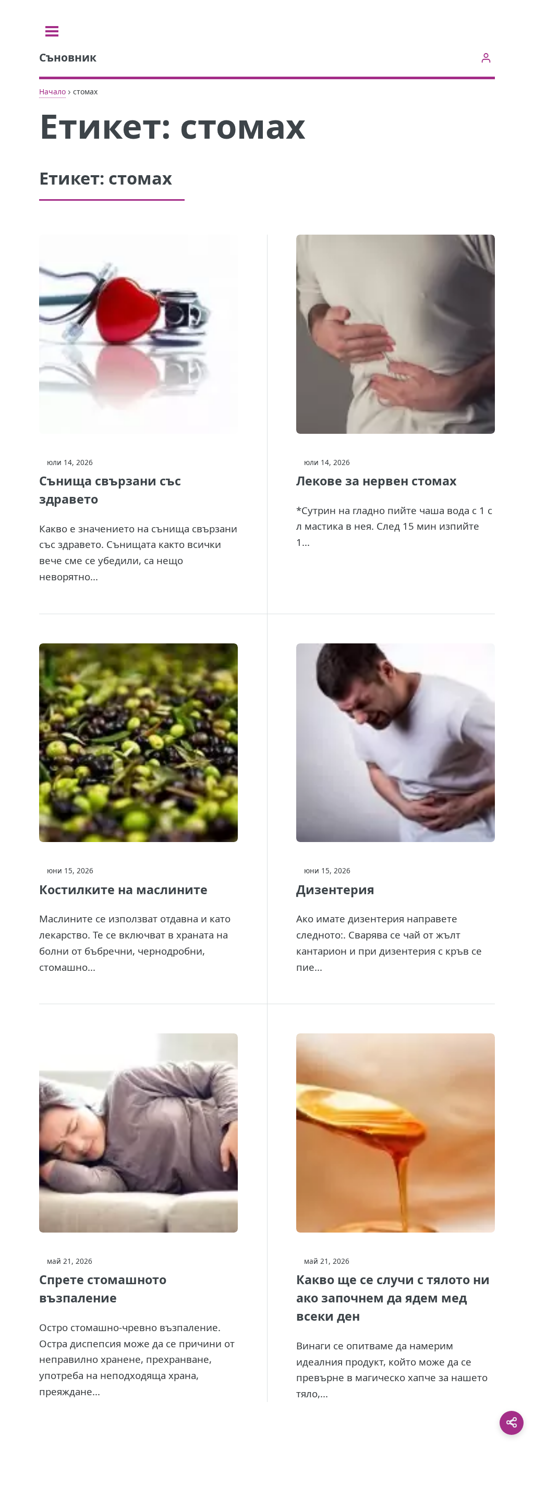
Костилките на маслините (123, 889)
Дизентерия (335, 889)
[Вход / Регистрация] (486, 57)
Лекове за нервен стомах (376, 480)
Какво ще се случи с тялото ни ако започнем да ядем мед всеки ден (393, 1297)
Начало (52, 91)
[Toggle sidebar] (51, 31)
